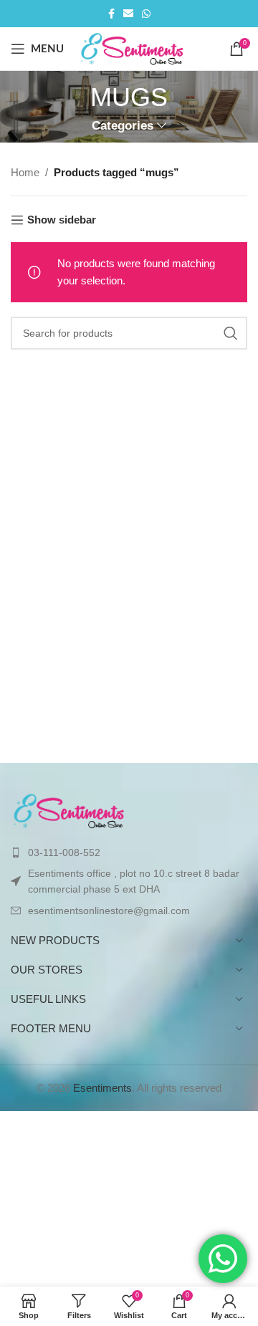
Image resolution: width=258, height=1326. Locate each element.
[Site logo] (133, 48)
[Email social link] (128, 14)
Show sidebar (61, 219)
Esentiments (102, 1088)
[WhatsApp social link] (146, 14)
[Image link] (70, 809)
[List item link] (129, 852)
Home (25, 172)
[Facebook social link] (111, 14)
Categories (122, 126)
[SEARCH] (230, 333)
